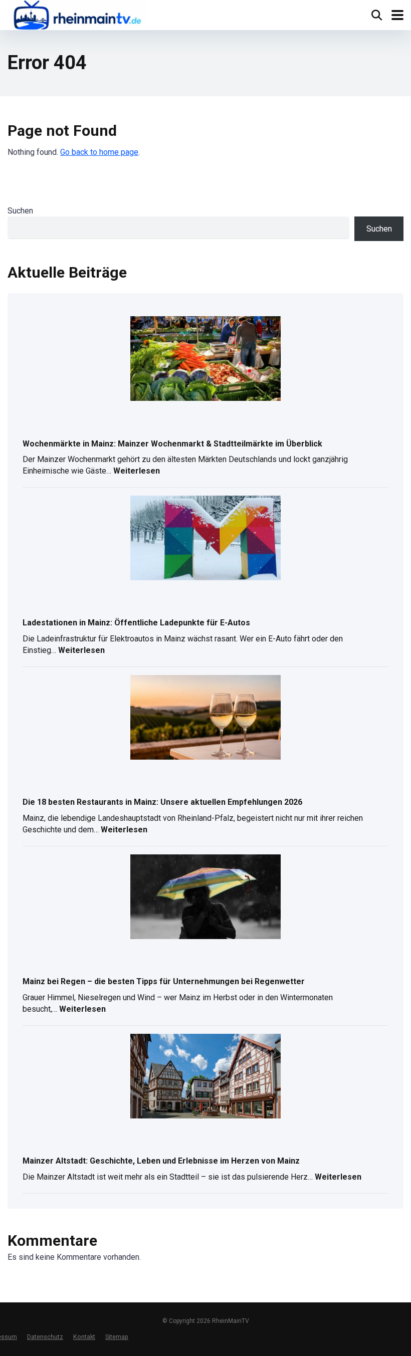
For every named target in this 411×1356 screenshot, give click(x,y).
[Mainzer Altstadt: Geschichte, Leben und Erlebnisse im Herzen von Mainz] (205, 1077)
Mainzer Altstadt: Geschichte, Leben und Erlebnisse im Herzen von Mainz (161, 1161)
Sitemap (116, 1336)
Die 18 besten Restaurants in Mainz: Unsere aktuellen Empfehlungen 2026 (162, 802)
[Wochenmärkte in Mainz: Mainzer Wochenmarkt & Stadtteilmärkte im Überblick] (205, 359)
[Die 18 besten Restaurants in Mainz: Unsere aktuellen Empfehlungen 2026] (205, 718)
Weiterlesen (136, 472)
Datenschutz (45, 1336)
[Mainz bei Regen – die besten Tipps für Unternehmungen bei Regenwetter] (205, 897)
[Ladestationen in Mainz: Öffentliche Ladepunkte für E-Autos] (205, 539)
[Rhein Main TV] (77, 16)
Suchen (20, 210)
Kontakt (84, 1336)
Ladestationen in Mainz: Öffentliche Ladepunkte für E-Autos (136, 622)
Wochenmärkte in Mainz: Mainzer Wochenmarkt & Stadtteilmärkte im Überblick (172, 443)
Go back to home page (99, 152)
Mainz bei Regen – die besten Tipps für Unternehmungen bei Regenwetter (164, 981)
